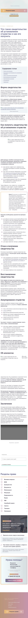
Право (6, 498)
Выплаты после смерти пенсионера (13, 535)
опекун (5, 310)
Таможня (6, 508)
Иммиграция (8, 490)
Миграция (7, 492)
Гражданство (8, 485)
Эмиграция (7, 511)
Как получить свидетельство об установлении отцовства (13, 73)
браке (15, 177)
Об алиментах (6, 80)
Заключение (6, 82)
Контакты (10, 605)
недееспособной (7, 174)
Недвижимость (8, 495)
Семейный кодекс (9, 503)
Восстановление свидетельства (10, 77)
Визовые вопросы (9, 479)
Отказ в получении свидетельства (10, 75)
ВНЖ (5, 482)
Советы (6, 506)
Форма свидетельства (8, 71)
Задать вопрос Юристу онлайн (14, 602)
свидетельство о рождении (10, 225)
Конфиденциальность (12, 607)
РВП (5, 500)
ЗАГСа (5, 96)
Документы (7, 487)
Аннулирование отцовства (9, 78)
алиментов (3, 379)
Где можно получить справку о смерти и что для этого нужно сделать (15, 545)
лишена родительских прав (13, 173)
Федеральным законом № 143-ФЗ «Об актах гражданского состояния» (15, 259)
